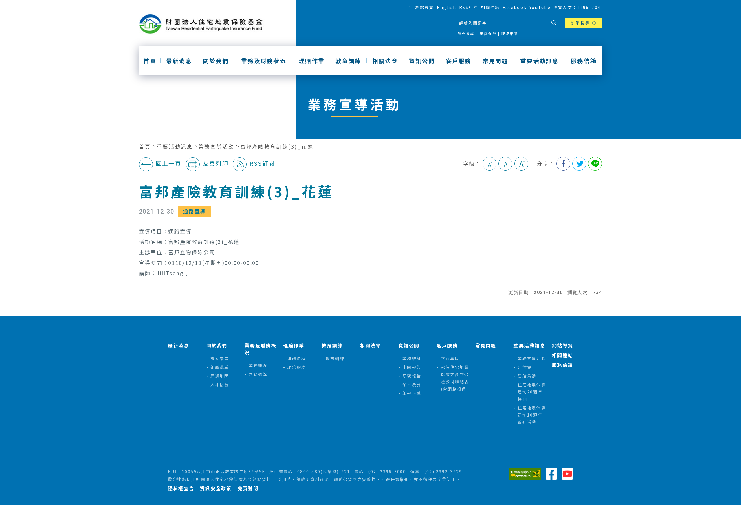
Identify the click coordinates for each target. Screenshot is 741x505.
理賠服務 (296, 367)
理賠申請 (509, 33)
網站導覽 (424, 7)
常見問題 (495, 60)
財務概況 (258, 374)
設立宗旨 (219, 358)
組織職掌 (219, 367)
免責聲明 (248, 488)
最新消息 (179, 60)
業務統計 (411, 358)
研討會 (525, 367)
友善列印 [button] (215, 163)
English (446, 7)
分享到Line (595, 164)
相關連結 (490, 7)
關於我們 (216, 60)
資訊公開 (422, 60)
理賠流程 (296, 358)
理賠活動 (527, 376)
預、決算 (411, 384)
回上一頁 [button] (168, 163)
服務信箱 (584, 60)
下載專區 (450, 358)
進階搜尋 (580, 23)
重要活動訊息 (539, 60)
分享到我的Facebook (563, 164)
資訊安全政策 (216, 488)
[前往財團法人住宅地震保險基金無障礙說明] (525, 473)
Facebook (514, 7)
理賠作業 (311, 60)
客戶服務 (459, 60)
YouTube (540, 7)
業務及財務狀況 (263, 60)
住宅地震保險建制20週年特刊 (532, 392)
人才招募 (219, 384)
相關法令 (385, 60)
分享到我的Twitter (579, 164)
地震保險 (488, 33)
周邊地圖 (219, 376)
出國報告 (411, 367)
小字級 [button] (489, 164)
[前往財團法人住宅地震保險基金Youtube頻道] (567, 473)
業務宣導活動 (216, 146)
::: (410, 6)
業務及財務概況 (260, 349)
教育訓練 (348, 60)
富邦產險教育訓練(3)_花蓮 (276, 146)
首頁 (149, 60)
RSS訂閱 (468, 7)
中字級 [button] (505, 164)
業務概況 (258, 365)
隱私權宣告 (181, 488)
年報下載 (411, 393)
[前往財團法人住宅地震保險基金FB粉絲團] (551, 473)
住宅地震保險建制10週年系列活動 (532, 415)
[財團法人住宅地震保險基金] (203, 24)
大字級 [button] (521, 164)
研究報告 (411, 376)
